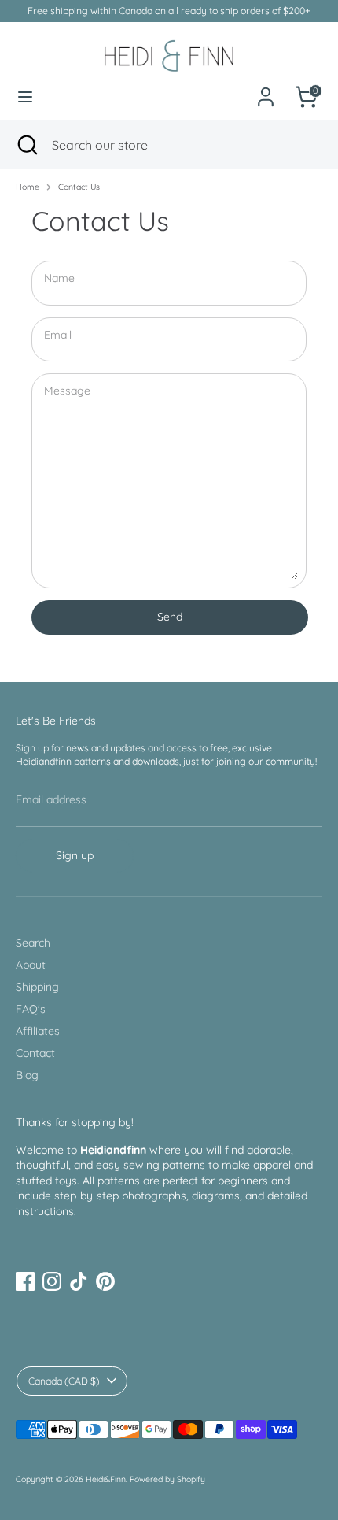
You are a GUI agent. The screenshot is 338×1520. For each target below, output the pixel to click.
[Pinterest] (105, 1281)
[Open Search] (26, 144)
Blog (27, 1075)
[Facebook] (25, 1281)
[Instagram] (51, 1281)
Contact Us (79, 186)
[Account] (265, 88)
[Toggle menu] (25, 97)
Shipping (37, 987)
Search (33, 943)
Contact (35, 1053)
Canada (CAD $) (64, 1381)
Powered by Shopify (167, 1479)
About (31, 965)
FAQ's (31, 1009)
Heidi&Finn (106, 1479)
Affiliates (38, 1031)
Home (27, 186)
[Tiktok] (78, 1281)
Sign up (75, 855)
